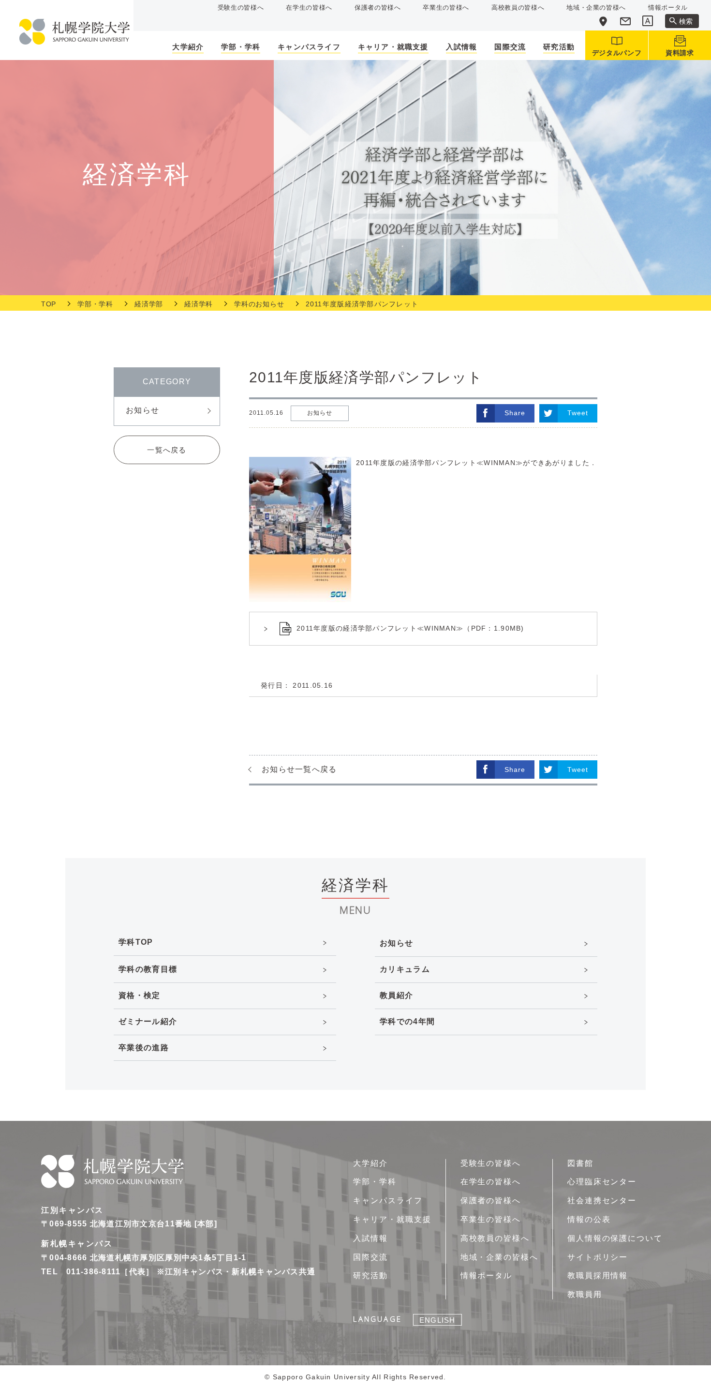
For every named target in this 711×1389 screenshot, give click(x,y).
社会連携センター (602, 1200)
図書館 (580, 1163)
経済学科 (198, 304)
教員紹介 (396, 995)
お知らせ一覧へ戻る (299, 769)
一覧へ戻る (166, 450)
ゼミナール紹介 (147, 1021)
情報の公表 (589, 1219)
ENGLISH (437, 1320)
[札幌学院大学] (74, 32)
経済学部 (148, 304)
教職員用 (584, 1294)
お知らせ (142, 410)
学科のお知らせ (259, 304)
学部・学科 (95, 304)
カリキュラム (405, 969)
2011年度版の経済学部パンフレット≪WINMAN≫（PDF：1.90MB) (410, 628)
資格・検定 (139, 995)
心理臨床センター (602, 1182)
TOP (48, 304)
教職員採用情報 (597, 1275)
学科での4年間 (407, 1021)
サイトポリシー (597, 1257)
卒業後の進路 (143, 1047)
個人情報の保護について (615, 1238)
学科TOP (135, 942)
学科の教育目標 (147, 969)
